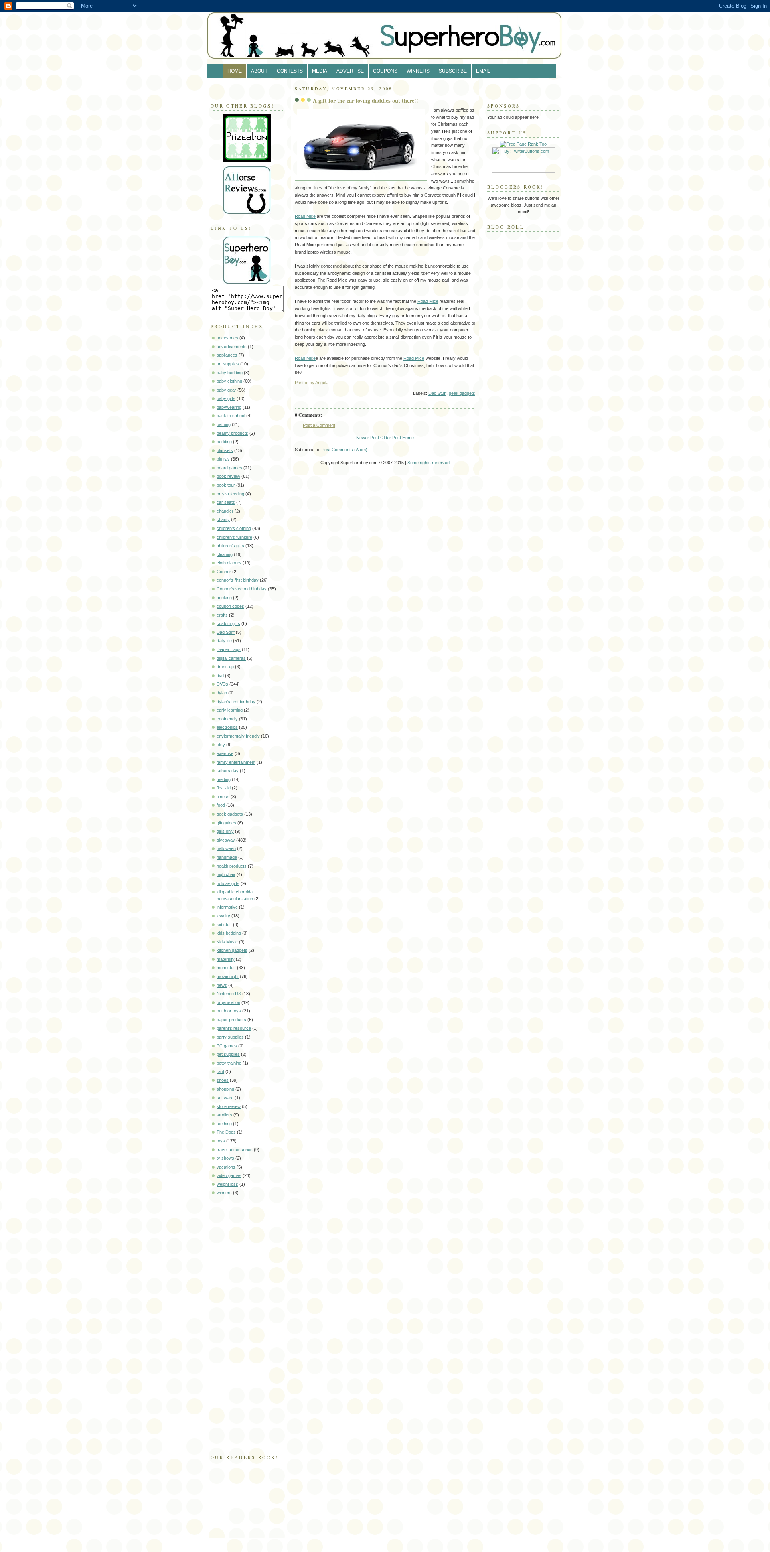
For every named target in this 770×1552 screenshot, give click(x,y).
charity (223, 519)
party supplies (230, 1037)
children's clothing (234, 528)
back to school (231, 415)
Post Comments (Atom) (344, 449)
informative (227, 907)
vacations (226, 1167)
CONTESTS (290, 70)
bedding (224, 441)
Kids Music (227, 941)
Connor (224, 571)
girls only (225, 831)
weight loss (227, 1184)
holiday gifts (228, 883)
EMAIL (483, 70)
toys (221, 1140)
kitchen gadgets (232, 950)
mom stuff (226, 967)
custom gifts (228, 623)
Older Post (390, 437)
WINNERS (418, 70)
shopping (225, 1089)
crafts (222, 615)
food (221, 805)
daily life (224, 640)
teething (224, 1123)
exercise (225, 753)
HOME (234, 70)
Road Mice (305, 216)
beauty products (232, 433)
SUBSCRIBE (453, 70)
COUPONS (385, 70)
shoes (223, 1080)
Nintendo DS (229, 993)
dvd (220, 675)
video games (229, 1175)
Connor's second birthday (242, 588)
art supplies (228, 363)
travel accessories (235, 1149)
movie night (228, 976)
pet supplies (228, 1054)
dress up (225, 666)
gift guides (226, 822)
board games (229, 467)
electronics (227, 727)
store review (229, 1106)
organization (228, 1002)
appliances (227, 355)
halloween (226, 848)
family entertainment (236, 762)
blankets (225, 450)
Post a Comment (319, 425)
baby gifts (226, 398)
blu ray (223, 458)
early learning (230, 710)
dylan (222, 692)
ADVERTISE (350, 70)
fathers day (228, 770)
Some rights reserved (428, 462)
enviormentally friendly (238, 736)
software (225, 1097)
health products (232, 866)
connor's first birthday (238, 580)
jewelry (223, 915)
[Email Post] (474, 382)
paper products (231, 1019)
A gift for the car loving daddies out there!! (365, 100)
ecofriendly (227, 718)
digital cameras (231, 658)
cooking (224, 597)
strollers (224, 1114)
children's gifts (230, 545)
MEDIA (319, 70)
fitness (223, 796)
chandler (225, 511)
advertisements (232, 346)
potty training (229, 1063)
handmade (227, 857)
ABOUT (259, 70)
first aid (224, 787)
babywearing (229, 407)
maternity (226, 959)
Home (408, 437)
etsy (221, 744)
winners (224, 1192)
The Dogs (226, 1132)
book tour (226, 485)
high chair (226, 874)
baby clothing (229, 381)
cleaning (225, 554)
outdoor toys (229, 1010)
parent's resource (234, 1028)
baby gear (226, 389)
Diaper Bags (229, 649)
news (222, 985)
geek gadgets (230, 814)
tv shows (225, 1158)
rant (220, 1071)
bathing (224, 424)
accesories (227, 337)
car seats (226, 502)
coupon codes (230, 606)
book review (228, 476)
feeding (224, 779)
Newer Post (367, 437)
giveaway (226, 840)
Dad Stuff (226, 632)
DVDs (222, 684)
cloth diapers (229, 562)
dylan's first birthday (236, 701)
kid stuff (224, 924)
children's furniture (234, 537)
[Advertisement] (235, 1323)
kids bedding (229, 933)
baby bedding (230, 372)
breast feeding (230, 493)
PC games (227, 1045)
